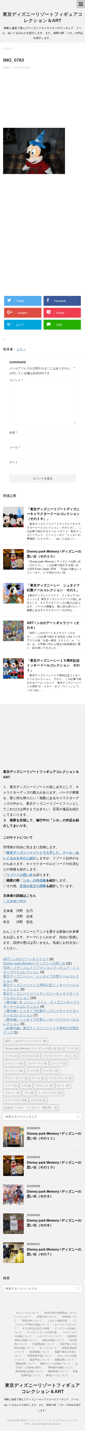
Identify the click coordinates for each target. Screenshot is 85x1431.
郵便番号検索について (60, 1367)
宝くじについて (48, 1348)
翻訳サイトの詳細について (55, 1363)
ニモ (26, 1085)
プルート (12, 1092)
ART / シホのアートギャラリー (26, 959)
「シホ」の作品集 (33, 880)
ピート (63, 1085)
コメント (16, 380)
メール (14, 447)
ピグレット (44, 1085)
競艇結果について (64, 1359)
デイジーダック (16, 1078)
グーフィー (13, 1063)
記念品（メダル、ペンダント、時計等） (31, 1107)
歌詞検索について (39, 1351)
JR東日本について (46, 1316)
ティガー (50, 1070)
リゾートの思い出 (19, 875)
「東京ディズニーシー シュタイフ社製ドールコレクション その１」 (53, 588)
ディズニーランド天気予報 (42, 1332)
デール (38, 1078)
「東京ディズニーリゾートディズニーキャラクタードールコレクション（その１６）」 (53, 513)
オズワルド (30, 1055)
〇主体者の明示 (14, 901)
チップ (33, 1070)
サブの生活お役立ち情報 (35, 1328)
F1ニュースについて (27, 1312)
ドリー (11, 1085)
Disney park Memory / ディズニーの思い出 (34, 963)
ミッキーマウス (50, 1092)
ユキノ (21, 349)
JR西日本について (32, 1320)
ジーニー (58, 1063)
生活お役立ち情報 (33, 886)
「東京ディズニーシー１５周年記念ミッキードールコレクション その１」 (53, 665)
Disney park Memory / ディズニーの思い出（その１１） (54, 1136)
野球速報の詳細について (29, 1371)
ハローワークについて (49, 1336)
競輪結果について (25, 1363)
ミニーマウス (15, 1100)
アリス (72, 1048)
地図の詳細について (53, 1340)
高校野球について (58, 1371)
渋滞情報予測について (39, 1355)
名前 (13, 432)
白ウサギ (38, 1100)
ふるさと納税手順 (57, 1320)
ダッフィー (13, 1070)
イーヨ (11, 1055)
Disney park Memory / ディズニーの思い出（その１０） (54, 1165)
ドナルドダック (60, 1078)
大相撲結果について (43, 1344)
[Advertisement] (42, 99)
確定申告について (40, 1359)
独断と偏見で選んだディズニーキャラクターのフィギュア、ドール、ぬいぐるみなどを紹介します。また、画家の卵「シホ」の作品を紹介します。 (42, 1405)
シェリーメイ (37, 1063)
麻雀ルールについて (57, 1375)
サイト (13, 462)
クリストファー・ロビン (60, 1055)
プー (28, 1092)
